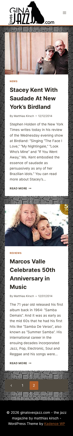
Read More (20, 188)
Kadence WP (54, 424)
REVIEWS (15, 253)
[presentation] (36, 53)
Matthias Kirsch (24, 116)
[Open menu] (64, 13)
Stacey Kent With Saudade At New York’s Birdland (34, 98)
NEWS (13, 81)
